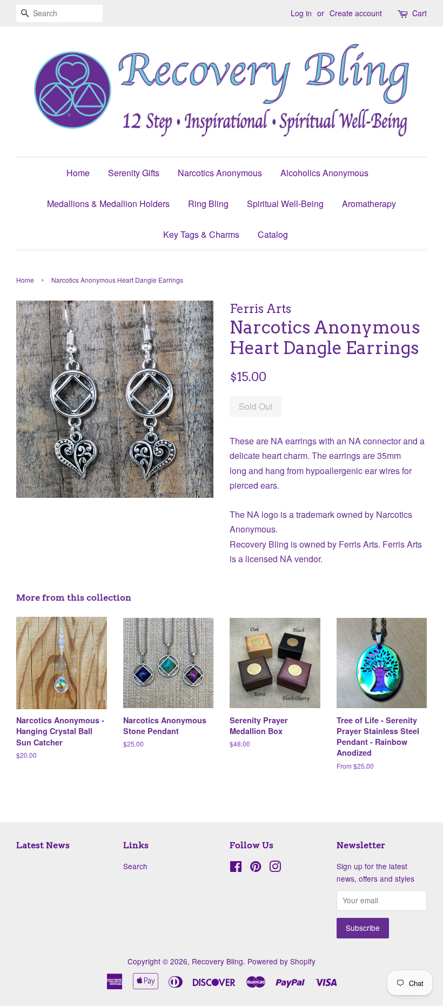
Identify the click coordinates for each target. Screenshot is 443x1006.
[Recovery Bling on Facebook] (236, 868)
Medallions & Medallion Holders (108, 203)
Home (78, 172)
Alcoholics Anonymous (324, 172)
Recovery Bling (217, 961)
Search (135, 866)
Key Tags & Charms (201, 234)
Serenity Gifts (133, 172)
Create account (356, 13)
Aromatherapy (369, 203)
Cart (419, 13)
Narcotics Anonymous (220, 172)
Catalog (273, 234)
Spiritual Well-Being (285, 203)
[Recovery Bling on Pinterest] (255, 868)
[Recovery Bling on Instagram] (275, 868)
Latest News (43, 845)
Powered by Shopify (281, 961)
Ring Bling (208, 203)
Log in (301, 13)
